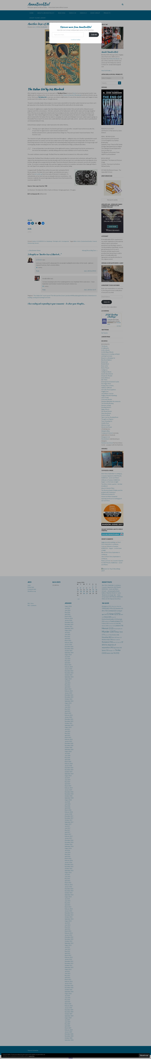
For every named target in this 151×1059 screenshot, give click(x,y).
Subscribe (94, 35)
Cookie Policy (32, 1056)
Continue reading (75, 39)
